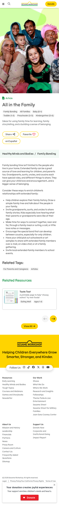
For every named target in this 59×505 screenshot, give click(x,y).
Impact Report (39, 437)
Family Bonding (10, 111)
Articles (34, 269)
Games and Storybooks (12, 394)
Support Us (38, 424)
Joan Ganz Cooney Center (44, 414)
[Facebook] (33, 367)
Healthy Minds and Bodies (18, 153)
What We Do (38, 384)
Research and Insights (43, 391)
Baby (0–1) (37, 111)
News (4, 441)
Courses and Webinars (12, 391)
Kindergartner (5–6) (45, 115)
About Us (6, 424)
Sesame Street (39, 404)
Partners (6, 438)
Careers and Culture (11, 448)
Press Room (7, 444)
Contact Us (7, 451)
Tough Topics (8, 388)
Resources (7, 378)
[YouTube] (48, 367)
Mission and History (11, 427)
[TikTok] (28, 367)
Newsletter (7, 398)
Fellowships (38, 394)
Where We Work (40, 388)
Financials (6, 434)
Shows (36, 381)
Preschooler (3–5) (25, 115)
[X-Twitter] (38, 367)
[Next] (53, 318)
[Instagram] (24, 367)
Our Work (37, 378)
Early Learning (8, 381)
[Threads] (43, 367)
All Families (25, 111)
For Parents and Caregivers (15, 269)
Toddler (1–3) (8, 115)
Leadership (7, 431)
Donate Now (38, 427)
